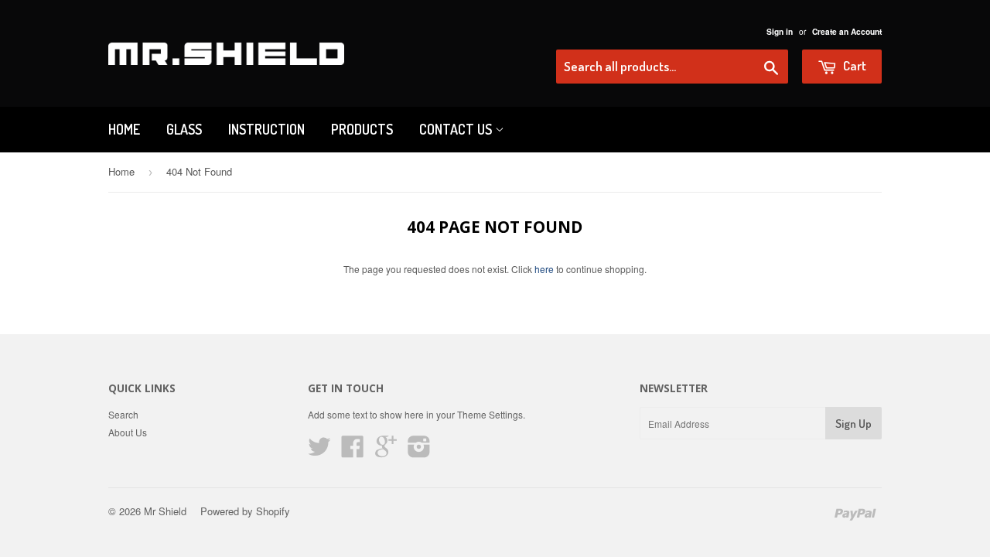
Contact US (457, 129)
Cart (853, 65)
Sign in (779, 31)
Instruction (266, 129)
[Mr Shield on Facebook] (352, 451)
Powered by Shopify (245, 511)
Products (362, 129)
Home (124, 129)
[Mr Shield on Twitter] (319, 451)
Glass (184, 129)
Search (123, 414)
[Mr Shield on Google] (386, 451)
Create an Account (847, 31)
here (544, 268)
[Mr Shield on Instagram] (419, 451)
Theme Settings (490, 414)
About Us (127, 432)
